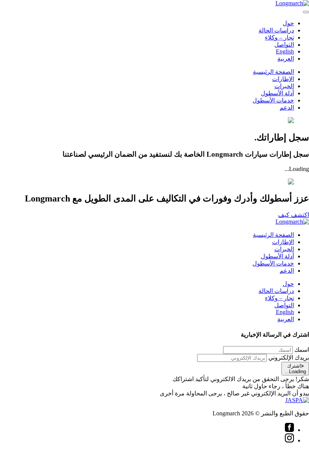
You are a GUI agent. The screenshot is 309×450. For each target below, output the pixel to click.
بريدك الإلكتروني (288, 357)
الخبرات (284, 86)
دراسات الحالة (276, 30)
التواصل (284, 44)
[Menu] (306, 12)
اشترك (295, 368)
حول (288, 23)
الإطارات (283, 79)
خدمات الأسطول (273, 100)
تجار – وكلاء (279, 37)
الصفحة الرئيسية (273, 72)
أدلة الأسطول (277, 93)
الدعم (287, 107)
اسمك (301, 349)
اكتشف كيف (293, 215)
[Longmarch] (292, 3)
